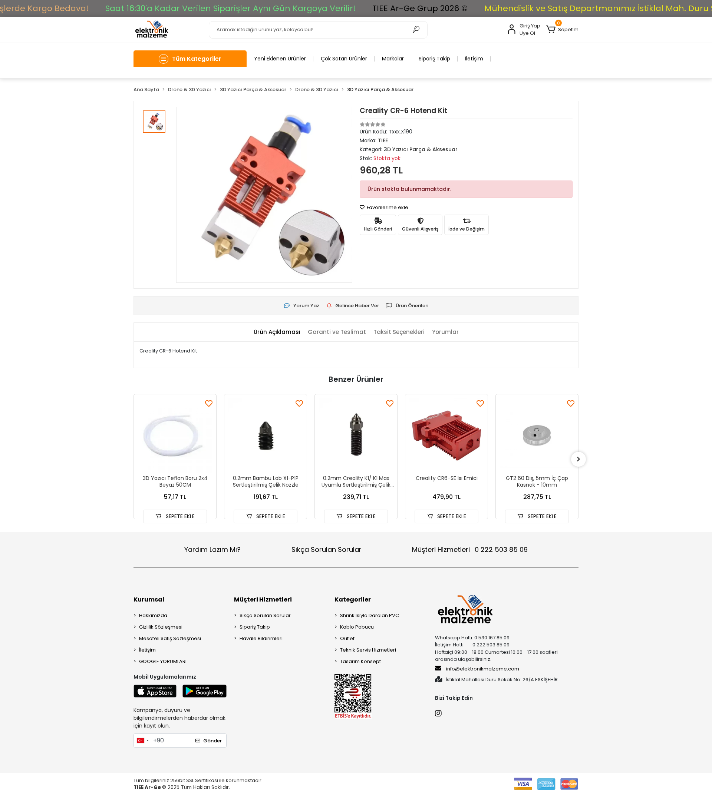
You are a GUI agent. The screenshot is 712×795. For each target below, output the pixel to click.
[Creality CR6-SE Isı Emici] (446, 435)
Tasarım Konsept (360, 661)
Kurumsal (149, 599)
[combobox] (142, 740)
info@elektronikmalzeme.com (482, 668)
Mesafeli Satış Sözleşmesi (170, 638)
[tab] (277, 332)
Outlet (347, 638)
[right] (578, 459)
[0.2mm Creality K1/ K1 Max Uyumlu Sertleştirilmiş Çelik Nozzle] (356, 435)
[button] (562, 29)
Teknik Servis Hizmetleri (368, 649)
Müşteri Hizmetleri (470, 549)
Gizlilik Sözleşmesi (160, 626)
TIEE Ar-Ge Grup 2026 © (420, 8)
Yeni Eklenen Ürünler (280, 58)
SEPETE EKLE (179, 516)
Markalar (393, 58)
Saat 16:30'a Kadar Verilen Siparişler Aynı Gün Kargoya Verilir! (230, 8)
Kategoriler (352, 599)
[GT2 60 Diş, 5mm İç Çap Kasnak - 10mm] (537, 435)
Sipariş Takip (434, 58)
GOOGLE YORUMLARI (163, 661)
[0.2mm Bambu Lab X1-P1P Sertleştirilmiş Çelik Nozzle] (265, 435)
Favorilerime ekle (387, 207)
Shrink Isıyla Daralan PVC (369, 615)
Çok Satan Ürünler (344, 58)
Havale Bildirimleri (261, 638)
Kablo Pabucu (357, 626)
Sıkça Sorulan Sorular (326, 549)
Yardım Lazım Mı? (212, 549)
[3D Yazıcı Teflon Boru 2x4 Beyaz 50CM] (175, 435)
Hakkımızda (153, 615)
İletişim (474, 58)
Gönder (212, 740)
